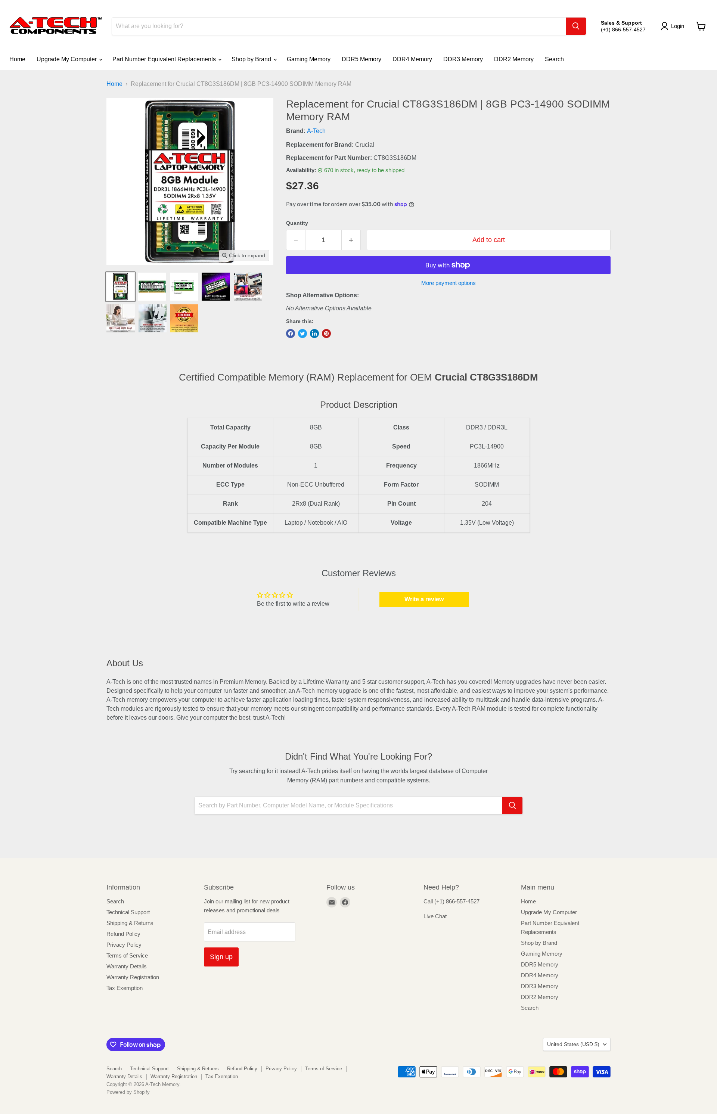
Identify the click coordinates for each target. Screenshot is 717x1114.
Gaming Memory (308, 59)
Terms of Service (127, 955)
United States (573, 1044)
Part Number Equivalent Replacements (164, 59)
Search (554, 59)
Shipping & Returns (129, 923)
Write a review (424, 599)
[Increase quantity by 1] (351, 240)
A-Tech (316, 131)
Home (17, 59)
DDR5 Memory (361, 59)
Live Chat (435, 916)
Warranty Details (126, 966)
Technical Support (128, 912)
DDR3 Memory (463, 59)
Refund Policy (123, 934)
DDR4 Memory (412, 59)
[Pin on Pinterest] (326, 333)
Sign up (221, 957)
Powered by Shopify (128, 1092)
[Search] (576, 26)
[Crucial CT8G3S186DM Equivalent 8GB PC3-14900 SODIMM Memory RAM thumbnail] (120, 286)
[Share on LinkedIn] (314, 333)
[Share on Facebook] (290, 333)
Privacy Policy (124, 944)
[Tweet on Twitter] (302, 333)
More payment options (448, 283)
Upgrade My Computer (67, 59)
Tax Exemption (124, 988)
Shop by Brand (252, 59)
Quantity (297, 223)
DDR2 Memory (514, 59)
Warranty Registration (132, 977)
